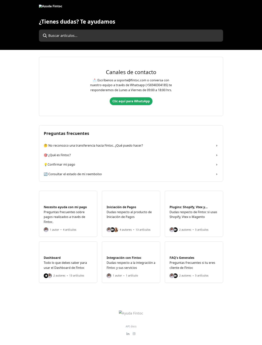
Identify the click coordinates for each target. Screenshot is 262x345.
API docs (131, 326)
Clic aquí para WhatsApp (131, 101)
